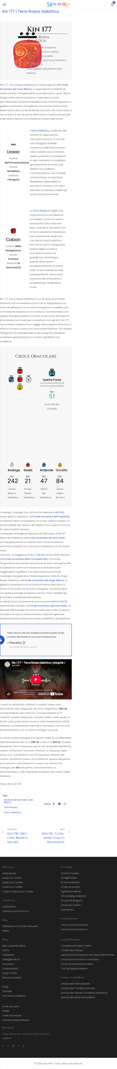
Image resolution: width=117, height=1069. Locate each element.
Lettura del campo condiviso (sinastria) (84, 993)
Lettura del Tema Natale (75, 983)
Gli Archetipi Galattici (73, 896)
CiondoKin (8, 955)
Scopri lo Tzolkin (11, 878)
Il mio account (10, 1006)
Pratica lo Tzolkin (12, 887)
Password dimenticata (15, 1020)
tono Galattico (40, 130)
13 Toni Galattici (70, 882)
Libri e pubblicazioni (13, 946)
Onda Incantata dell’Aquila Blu (52, 516)
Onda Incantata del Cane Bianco (18, 801)
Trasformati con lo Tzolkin (17, 891)
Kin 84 (41, 555)
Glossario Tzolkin (71, 905)
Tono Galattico (12, 812)
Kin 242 (59, 512)
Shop (5, 986)
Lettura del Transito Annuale (78, 988)
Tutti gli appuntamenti (74, 968)
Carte (5, 950)
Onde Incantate (70, 887)
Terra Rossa (40, 210)
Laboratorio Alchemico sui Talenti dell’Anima (87, 955)
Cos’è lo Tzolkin (70, 873)
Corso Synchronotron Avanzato (80, 959)
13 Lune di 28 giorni (71, 900)
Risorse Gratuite (11, 977)
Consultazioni (10, 968)
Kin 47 (61, 533)
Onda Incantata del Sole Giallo (47, 538)
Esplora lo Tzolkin (12, 882)
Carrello (7, 991)
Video (5, 931)
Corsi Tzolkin (9, 973)
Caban (13, 240)
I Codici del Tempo (72, 950)
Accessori (8, 964)
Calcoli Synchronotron (15, 911)
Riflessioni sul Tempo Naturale (20, 926)
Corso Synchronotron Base (77, 964)
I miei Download (11, 1015)
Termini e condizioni (14, 996)
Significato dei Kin (71, 891)
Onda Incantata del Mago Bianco (44, 580)
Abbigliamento (11, 959)
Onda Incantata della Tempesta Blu (26, 559)
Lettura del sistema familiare (78, 997)
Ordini (5, 1011)
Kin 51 (63, 601)
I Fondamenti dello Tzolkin (76, 946)
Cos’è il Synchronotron (74, 925)
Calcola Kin (9, 906)
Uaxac (13, 152)
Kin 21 (56, 576)
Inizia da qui (9, 873)
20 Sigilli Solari (69, 878)
